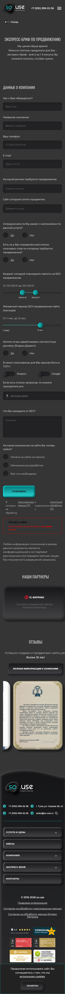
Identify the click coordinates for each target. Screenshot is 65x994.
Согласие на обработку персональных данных (32, 908)
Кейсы (10, 843)
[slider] (22, 292)
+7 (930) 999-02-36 (42, 8)
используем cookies (32, 976)
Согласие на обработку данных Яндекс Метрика (32, 915)
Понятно (32, 985)
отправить (19, 491)
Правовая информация (32, 903)
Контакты (12, 878)
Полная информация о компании (35, 668)
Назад (14, 22)
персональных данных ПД (26, 504)
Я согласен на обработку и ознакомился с (34, 507)
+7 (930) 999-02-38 (18, 806)
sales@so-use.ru (45, 813)
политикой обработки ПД (56, 505)
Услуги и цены (15, 832)
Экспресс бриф (16, 867)
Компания (13, 855)
